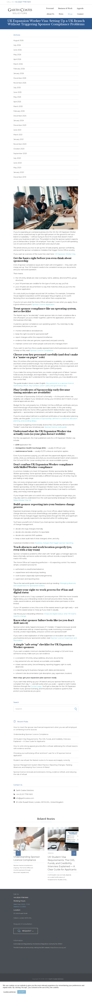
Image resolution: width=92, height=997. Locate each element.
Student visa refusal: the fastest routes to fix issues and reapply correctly (41, 760)
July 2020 (17, 158)
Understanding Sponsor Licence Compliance (30, 734)
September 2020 (20, 153)
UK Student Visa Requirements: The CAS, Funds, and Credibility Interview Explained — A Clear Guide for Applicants (62, 863)
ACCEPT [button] (22, 992)
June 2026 (17, 50)
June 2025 (17, 92)
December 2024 (19, 116)
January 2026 (18, 73)
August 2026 (18, 40)
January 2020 (18, 172)
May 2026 (17, 55)
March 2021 (17, 135)
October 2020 (18, 149)
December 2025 (19, 78)
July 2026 (17, 45)
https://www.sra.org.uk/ (58, 947)
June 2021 (17, 130)
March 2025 (18, 106)
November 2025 (19, 83)
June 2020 (17, 163)
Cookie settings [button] (9, 992)
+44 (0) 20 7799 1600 (23, 794)
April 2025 (17, 102)
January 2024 (18, 121)
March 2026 (18, 64)
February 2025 (19, 111)
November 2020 (19, 144)
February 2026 (19, 69)
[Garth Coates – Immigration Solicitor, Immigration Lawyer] (20, 11)
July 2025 (17, 88)
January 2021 (18, 139)
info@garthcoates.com (23, 798)
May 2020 (17, 168)
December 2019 (19, 177)
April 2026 (17, 59)
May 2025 (17, 97)
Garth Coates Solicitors (56, 979)
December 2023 (19, 125)
